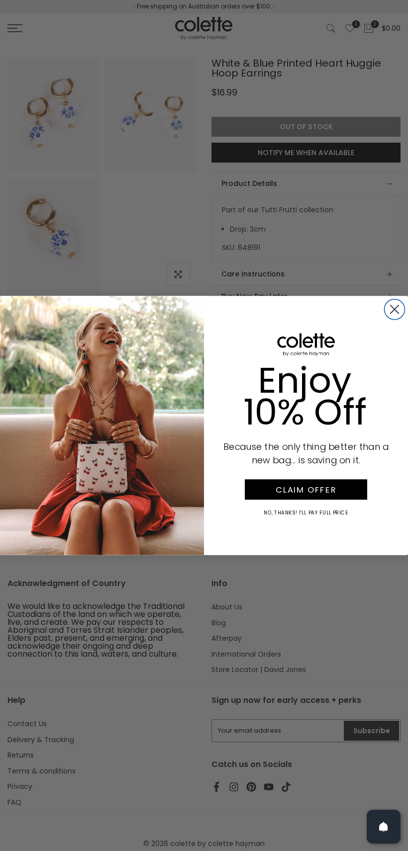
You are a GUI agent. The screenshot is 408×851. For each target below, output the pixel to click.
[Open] (384, 827)
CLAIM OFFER (306, 489)
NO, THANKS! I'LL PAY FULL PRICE (306, 512)
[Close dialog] (394, 309)
